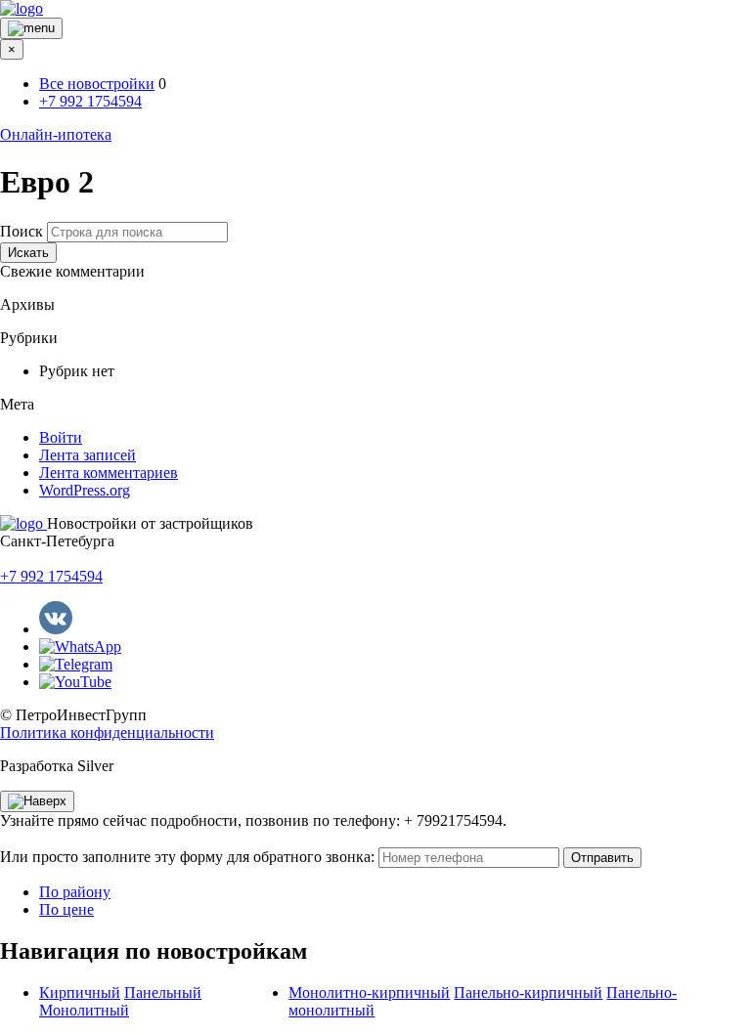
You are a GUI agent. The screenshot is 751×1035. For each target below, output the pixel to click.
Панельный (162, 992)
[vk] (55, 629)
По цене (66, 909)
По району (74, 892)
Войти (60, 437)
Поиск (21, 231)
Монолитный (84, 1010)
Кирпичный (79, 992)
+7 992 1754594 (90, 101)
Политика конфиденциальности (107, 732)
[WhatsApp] (80, 646)
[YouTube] (75, 681)
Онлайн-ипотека (55, 134)
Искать (28, 252)
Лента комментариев (108, 472)
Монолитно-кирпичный (369, 992)
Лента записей (87, 455)
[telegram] (75, 664)
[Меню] (31, 28)
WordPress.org (84, 490)
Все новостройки (97, 83)
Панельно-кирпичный (528, 992)
